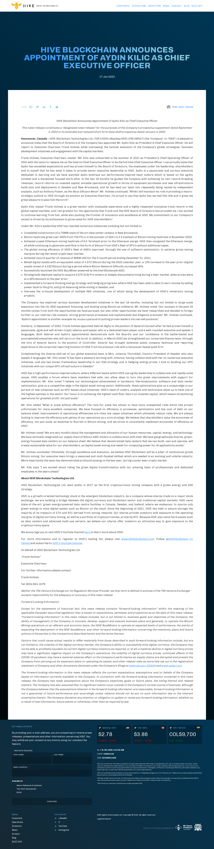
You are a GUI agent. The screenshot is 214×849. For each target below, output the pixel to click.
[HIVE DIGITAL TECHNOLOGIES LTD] (34, 6)
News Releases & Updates (29, 785)
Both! (19, 792)
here (87, 532)
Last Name (58, 755)
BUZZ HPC (197, 6)
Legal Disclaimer (104, 819)
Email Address (21, 767)
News (166, 6)
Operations (139, 6)
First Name (19, 754)
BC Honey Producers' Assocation (184, 828)
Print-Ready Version (182, 107)
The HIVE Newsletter (27, 789)
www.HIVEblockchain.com (137, 539)
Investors (154, 6)
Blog (187, 6)
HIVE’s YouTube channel (67, 543)
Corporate (123, 6)
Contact (176, 6)
